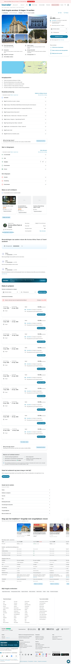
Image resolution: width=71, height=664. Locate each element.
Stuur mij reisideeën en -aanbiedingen (9, 652)
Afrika (4, 601)
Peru (25, 619)
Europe (4, 606)
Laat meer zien (4, 273)
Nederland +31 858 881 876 (57, 639)
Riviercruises (41, 606)
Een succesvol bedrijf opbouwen (24, 642)
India (4, 619)
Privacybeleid (30, 661)
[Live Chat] (68, 661)
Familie (44, 591)
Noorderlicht (41, 604)
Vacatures (6, 637)
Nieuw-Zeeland (5, 622)
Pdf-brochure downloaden (57, 47)
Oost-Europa (27, 601)
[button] (35, 309)
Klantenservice (55, 637)
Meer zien (18, 577)
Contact (62, 4)
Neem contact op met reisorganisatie (60, 50)
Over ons (3, 636)
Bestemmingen (34, 4)
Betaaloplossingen (22, 643)
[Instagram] (25, 654)
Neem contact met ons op (56, 636)
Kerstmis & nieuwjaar (54, 591)
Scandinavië (27, 606)
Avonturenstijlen (42, 4)
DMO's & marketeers (39, 646)
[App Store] (56, 654)
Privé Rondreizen (42, 619)
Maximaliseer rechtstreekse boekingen (25, 646)
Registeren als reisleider (40, 637)
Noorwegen (16, 622)
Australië (4, 604)
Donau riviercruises (17, 609)
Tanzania (15, 603)
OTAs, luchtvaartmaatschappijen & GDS (42, 647)
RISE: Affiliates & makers (40, 644)
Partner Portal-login (39, 648)
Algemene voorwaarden (42, 661)
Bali (3, 614)
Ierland (15, 617)
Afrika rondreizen (32, 591)
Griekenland (16, 611)
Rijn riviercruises (28, 604)
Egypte (4, 609)
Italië (15, 619)
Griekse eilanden (17, 612)
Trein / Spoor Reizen (43, 614)
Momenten (48, 4)
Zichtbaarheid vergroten (23, 644)
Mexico (26, 617)
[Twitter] (23, 654)
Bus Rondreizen (42, 612)
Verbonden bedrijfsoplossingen (24, 637)
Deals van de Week (55, 4)
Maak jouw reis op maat (57, 53)
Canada (26, 614)
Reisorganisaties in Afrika (15, 591)
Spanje (26, 609)
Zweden (26, 612)
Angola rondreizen (24, 591)
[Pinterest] (28, 654)
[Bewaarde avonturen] (65, 5)
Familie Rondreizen (42, 617)
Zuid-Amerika (27, 622)
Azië (4, 603)
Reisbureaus (38, 643)
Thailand (15, 604)
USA (25, 620)
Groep (48, 591)
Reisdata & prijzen (42, 292)
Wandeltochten (42, 609)
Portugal (26, 603)
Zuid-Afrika (5, 612)
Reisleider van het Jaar (40, 636)
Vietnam (15, 606)
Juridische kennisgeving (23, 661)
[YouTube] (31, 654)
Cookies (35, 661)
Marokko (4, 611)
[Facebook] (20, 654)
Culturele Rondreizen (43, 611)
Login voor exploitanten (23, 647)
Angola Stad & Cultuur (6, 591)
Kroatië (15, 620)
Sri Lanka (15, 601)
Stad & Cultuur (39, 591)
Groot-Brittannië (17, 614)
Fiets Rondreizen (42, 603)
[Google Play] (65, 654)
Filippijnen (5, 617)
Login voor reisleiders (39, 639)
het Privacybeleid (7, 660)
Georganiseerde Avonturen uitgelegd (25, 636)
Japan (4, 620)
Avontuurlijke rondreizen (43, 601)
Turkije (26, 611)
